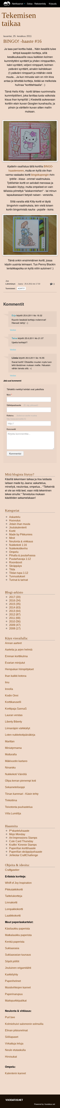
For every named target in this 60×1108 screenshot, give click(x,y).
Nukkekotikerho (18, 548)
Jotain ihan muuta (19, 524)
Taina (14, 338)
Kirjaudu (53, 3)
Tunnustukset (17, 576)
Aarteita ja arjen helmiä (18, 649)
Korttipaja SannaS (16, 708)
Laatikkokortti (13, 915)
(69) (14, 618)
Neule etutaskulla (15, 1050)
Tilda (12, 569)
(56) (14, 621)
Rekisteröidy (40, 3)
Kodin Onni (11, 695)
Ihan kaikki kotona (15, 675)
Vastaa (13, 329)
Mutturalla (11, 754)
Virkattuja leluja (14, 1043)
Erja (14, 315)
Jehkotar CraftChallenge (23, 855)
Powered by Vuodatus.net (44, 1104)
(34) (14, 600)
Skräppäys (15, 565)
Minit (12, 538)
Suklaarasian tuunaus (18, 954)
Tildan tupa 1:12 (18, 572)
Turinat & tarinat (18, 579)
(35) (14, 604)
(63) (14, 607)
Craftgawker (12, 869)
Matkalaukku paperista (18, 935)
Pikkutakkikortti (14, 889)
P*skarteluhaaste (19, 830)
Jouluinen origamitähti (18, 967)
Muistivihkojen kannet (18, 987)
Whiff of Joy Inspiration (18, 882)
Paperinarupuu (14, 994)
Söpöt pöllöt (12, 961)
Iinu (7, 682)
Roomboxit (15, 562)
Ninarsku (10, 767)
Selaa (30, 3)
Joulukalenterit (17, 527)
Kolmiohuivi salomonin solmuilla (24, 1023)
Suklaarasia (12, 948)
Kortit (21, 288)
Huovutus (14, 520)
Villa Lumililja (13, 813)
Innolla (9, 689)
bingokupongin (40, 174)
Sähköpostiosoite (22, 405)
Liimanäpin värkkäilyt (17, 728)
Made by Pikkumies (20, 534)
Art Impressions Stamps (23, 837)
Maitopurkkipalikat (15, 1000)
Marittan (9, 741)
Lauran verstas (13, 715)
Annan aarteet (13, 643)
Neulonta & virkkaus (21, 541)
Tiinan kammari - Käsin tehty (21, 793)
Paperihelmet (13, 981)
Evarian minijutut (15, 662)
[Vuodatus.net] (14, 1100)
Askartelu (14, 517)
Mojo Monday (17, 834)
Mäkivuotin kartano (16, 761)
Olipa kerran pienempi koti (20, 780)
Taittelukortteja (13, 896)
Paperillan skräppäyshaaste (25, 851)
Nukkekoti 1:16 (18, 545)
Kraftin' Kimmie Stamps (23, 844)
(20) (14, 597)
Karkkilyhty (11, 974)
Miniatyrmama (13, 747)
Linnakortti (11, 902)
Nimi (9, 394)
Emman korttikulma (16, 656)
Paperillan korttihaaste (22, 848)
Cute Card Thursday (21, 841)
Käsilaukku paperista (17, 928)
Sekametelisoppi (15, 787)
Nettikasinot (17, 3)
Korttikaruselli (13, 702)
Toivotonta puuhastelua (18, 807)
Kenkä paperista (14, 941)
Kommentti (11, 429)
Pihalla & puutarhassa (22, 555)
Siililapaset (11, 1036)
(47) (14, 625)
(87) (14, 614)
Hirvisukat (11, 1056)
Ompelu (13, 552)
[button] (24, 3)
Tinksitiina (11, 800)
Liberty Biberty (13, 721)
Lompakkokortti (14, 909)
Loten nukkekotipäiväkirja (20, 734)
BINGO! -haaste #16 (22, 41)
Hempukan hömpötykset (19, 669)
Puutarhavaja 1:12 (20, 558)
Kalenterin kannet (15, 1073)
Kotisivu (22, 417)
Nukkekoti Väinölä (16, 774)
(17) (14, 628)
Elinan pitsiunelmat (16, 1030)
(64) (14, 611)
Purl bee (10, 1017)
